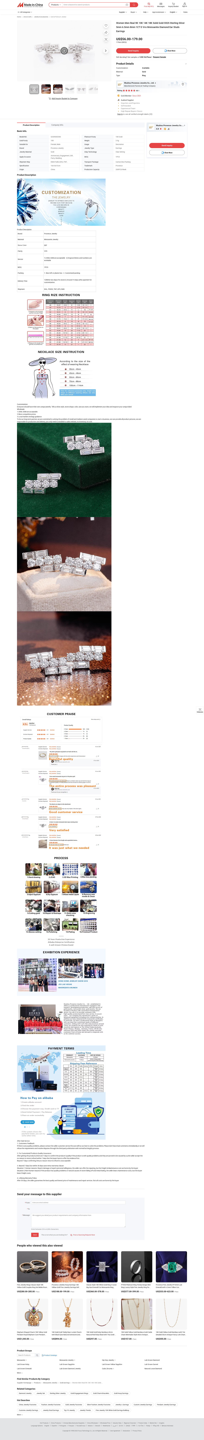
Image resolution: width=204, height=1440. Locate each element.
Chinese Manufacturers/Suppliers (74, 1423)
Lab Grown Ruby (23, 1364)
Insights (161, 1423)
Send (35, 1235)
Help (145, 12)
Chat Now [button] (171, 51)
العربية (115, 1426)
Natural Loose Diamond (153, 1368)
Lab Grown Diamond (152, 1360)
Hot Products (44, 1423)
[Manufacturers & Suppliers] (30, 4)
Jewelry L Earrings (122, 1404)
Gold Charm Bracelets (101, 1393)
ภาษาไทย (141, 1426)
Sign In (120, 114)
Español (54, 1426)
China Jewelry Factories (27, 1404)
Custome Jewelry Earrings (28, 1410)
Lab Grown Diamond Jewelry (70, 1368)
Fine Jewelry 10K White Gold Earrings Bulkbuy (112, 1410)
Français (71, 1426)
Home (19, 17)
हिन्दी (133, 1426)
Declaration (126, 1431)
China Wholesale (92, 1423)
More (19, 1414)
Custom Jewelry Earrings (143, 1404)
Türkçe (148, 1426)
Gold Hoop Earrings (121, 1393)
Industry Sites (117, 1423)
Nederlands (106, 1426)
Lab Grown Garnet (151, 1364)
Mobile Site (153, 1423)
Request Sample (159, 57)
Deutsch (97, 1426)
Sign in (184, 6)
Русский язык (80, 1426)
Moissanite (21, 1360)
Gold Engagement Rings (79, 1393)
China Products (56, 1423)
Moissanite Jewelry (67, 1360)
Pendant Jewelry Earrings (166, 1404)
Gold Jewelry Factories (73, 1404)
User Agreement (115, 1431)
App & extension (158, 12)
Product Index (142, 1423)
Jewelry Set (40, 1393)
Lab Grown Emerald (24, 1368)
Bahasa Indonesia (167, 1426)
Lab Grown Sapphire (67, 1364)
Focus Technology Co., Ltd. (86, 1431)
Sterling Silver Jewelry (58, 1393)
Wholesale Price (105, 1423)
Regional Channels (130, 1423)
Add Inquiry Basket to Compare (64, 98)
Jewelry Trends (85, 1410)
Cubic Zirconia (107, 1368)
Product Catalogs (50, 1355)
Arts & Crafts (27, 17)
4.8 (157, 129)
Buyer (133, 12)
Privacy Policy (137, 1431)
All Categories (25, 12)
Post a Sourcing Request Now (82, 1235)
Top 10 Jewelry (69, 1410)
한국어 (121, 1426)
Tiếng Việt (156, 1426)
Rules (185, 12)
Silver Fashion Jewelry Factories (98, 1404)
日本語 (128, 1426)
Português (62, 1426)
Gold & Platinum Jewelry (58, 17)
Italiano (90, 1426)
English (47, 1426)
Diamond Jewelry (25, 1393)
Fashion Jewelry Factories (50, 1404)
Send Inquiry (133, 51)
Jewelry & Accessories (41, 17)
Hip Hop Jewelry (108, 1360)
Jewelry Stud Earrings (51, 1410)
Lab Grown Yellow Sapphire (112, 1364)
